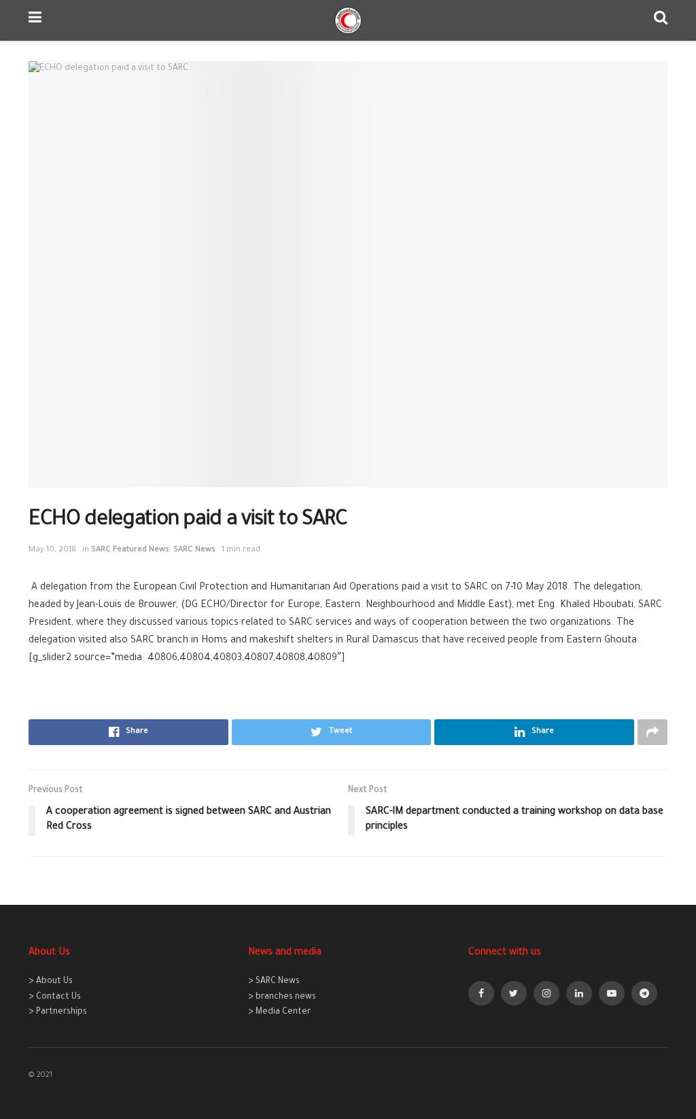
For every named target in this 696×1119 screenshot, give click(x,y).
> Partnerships (58, 1012)
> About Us (51, 981)
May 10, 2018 (52, 550)
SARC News (194, 550)
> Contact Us (55, 997)
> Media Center (279, 1012)
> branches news (282, 997)
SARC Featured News (130, 550)
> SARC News (274, 981)
